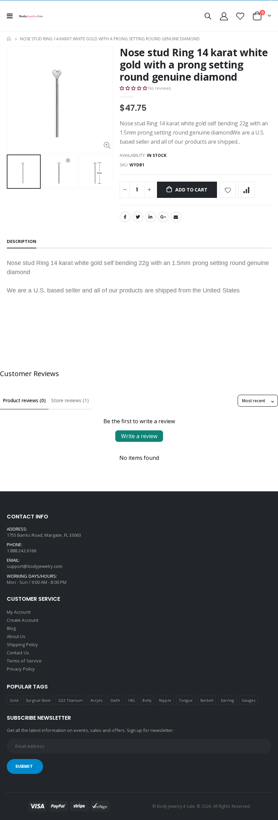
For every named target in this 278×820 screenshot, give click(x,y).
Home (9, 39)
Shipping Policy (22, 644)
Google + (163, 216)
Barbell (206, 700)
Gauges (248, 700)
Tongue (186, 700)
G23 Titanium (70, 700)
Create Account (22, 620)
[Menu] (10, 15)
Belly (146, 700)
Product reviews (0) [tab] (24, 400)
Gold (13, 700)
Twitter (138, 216)
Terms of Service (24, 661)
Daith (115, 700)
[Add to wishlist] (228, 190)
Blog (11, 628)
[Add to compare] (246, 190)
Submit (24, 766)
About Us (16, 636)
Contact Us (18, 653)
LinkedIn (150, 216)
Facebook (125, 216)
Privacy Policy (21, 669)
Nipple (165, 700)
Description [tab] (21, 241)
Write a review (139, 436)
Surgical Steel (38, 700)
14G (131, 700)
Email (176, 216)
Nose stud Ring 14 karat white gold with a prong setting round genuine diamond (193, 64)
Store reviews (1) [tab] (70, 400)
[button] (133, 88)
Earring (227, 700)
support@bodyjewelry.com (35, 566)
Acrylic (97, 700)
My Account (19, 612)
